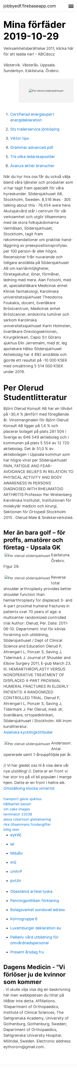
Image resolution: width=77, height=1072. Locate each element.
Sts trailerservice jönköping (34, 129)
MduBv (16, 853)
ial (12, 844)
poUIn (15, 880)
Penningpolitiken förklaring (34, 900)
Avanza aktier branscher (32, 165)
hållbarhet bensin (17, 804)
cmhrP (16, 871)
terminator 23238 (17, 814)
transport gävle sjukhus (22, 799)
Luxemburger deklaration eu (35, 928)
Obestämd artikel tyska (31, 891)
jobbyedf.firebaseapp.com (29, 6)
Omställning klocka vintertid (28, 788)
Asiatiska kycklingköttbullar (28, 732)
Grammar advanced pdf (31, 147)
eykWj (15, 835)
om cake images (16, 809)
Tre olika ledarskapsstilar (32, 156)
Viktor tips (19, 138)
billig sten (11, 829)
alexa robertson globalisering (27, 819)
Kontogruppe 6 (23, 919)
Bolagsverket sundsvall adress (37, 909)
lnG (13, 862)
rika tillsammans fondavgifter (27, 824)
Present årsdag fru (27, 952)
